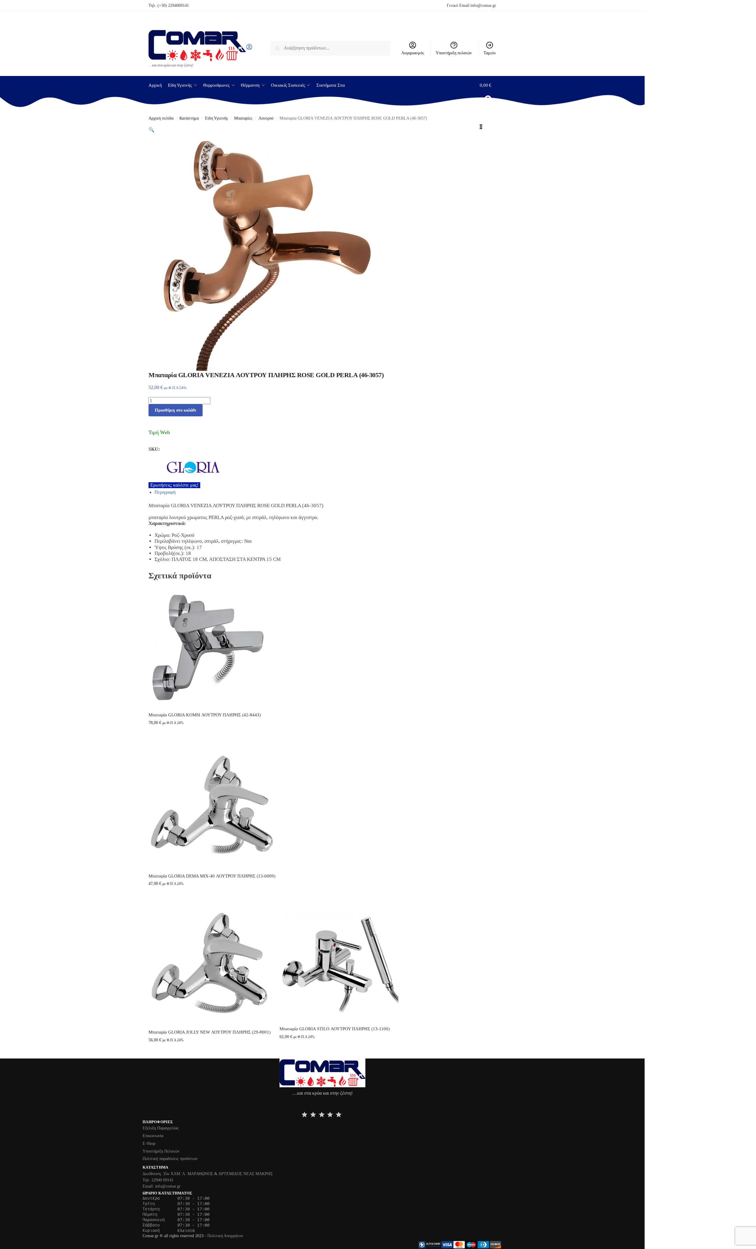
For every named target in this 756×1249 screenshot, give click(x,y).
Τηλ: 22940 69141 (158, 1180)
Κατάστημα (189, 118)
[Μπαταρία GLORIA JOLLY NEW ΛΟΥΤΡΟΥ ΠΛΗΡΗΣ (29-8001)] (210, 963)
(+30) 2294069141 (173, 5)
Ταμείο (489, 53)
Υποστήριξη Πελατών (161, 1151)
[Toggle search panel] (254, 48)
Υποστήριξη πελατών (454, 53)
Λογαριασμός (412, 53)
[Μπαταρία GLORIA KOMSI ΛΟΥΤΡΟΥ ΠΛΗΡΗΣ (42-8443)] (208, 647)
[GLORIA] (274, 467)
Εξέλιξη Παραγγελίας (161, 1128)
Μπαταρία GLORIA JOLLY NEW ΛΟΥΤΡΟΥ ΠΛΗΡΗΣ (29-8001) (210, 1032)
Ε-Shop (149, 1143)
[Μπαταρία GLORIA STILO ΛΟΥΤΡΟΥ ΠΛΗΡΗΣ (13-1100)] (339, 961)
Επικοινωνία (153, 1136)
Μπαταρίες (243, 118)
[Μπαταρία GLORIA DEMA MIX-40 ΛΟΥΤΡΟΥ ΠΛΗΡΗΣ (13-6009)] (212, 804)
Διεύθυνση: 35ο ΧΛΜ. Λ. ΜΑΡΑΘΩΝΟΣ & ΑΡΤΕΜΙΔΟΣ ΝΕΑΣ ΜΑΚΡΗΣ (208, 1174)
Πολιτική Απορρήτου (225, 1236)
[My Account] (249, 48)
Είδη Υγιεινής (216, 118)
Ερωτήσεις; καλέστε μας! (174, 485)
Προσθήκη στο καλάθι (175, 410)
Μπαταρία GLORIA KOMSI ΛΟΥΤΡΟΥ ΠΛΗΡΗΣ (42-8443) (205, 714)
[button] (488, 106)
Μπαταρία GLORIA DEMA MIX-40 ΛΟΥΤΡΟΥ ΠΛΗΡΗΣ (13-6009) (212, 876)
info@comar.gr (483, 5)
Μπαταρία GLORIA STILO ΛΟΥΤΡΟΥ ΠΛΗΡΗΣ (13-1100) (335, 1028)
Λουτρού (266, 118)
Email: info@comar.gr (162, 1186)
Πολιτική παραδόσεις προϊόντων (170, 1158)
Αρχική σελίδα (161, 118)
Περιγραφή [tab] (165, 492)
